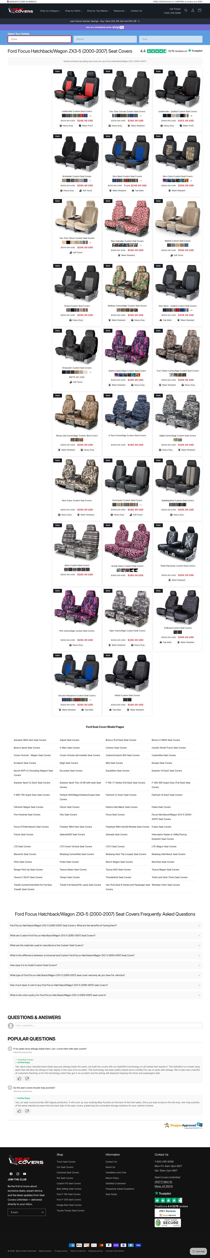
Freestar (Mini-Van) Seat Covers (76, 826)
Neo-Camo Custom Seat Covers (177, 176)
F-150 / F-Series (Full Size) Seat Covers (125, 782)
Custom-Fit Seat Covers (69, 1183)
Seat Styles (111, 1194)
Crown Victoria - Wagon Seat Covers (32, 755)
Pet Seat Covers (65, 1178)
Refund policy (45, 1251)
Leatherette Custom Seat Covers (77, 111)
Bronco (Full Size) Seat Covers (121, 740)
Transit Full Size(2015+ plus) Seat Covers (80, 884)
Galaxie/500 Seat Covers (72, 834)
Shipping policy (95, 1251)
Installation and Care (116, 1172)
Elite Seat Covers (114, 763)
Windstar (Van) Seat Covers (166, 884)
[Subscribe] (42, 1212)
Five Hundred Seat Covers (27, 814)
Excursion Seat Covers (71, 770)
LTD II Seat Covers (115, 846)
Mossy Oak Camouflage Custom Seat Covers (77, 435)
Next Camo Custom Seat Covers (77, 500)
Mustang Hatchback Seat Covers (168, 854)
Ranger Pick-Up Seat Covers (28, 869)
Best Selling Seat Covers (69, 1188)
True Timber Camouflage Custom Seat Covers (178, 370)
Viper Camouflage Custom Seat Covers (127, 630)
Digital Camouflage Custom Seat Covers (177, 435)
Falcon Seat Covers (69, 807)
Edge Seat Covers (69, 763)
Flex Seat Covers (68, 814)
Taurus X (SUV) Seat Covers (28, 877)
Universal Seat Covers (68, 1172)
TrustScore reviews (171, 1206)
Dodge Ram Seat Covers (69, 1205)
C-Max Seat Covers (70, 747)
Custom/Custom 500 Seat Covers (122, 755)
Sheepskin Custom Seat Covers (76, 368)
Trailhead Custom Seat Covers (178, 628)
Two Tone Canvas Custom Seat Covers (127, 111)
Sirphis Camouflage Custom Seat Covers (127, 370)
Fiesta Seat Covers (161, 807)
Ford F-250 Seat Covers (69, 1199)
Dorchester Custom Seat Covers (127, 500)
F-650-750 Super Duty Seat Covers (32, 794)
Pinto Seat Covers (23, 861)
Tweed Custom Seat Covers (77, 306)
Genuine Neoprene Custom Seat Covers (77, 695)
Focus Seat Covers (115, 814)
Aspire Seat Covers (69, 740)
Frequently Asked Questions (120, 1188)
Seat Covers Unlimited (26, 1251)
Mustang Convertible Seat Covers (77, 854)
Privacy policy (61, 1251)
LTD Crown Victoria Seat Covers (76, 846)
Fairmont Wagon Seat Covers (28, 807)
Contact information (115, 1251)
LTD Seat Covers (22, 846)
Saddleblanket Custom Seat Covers (178, 500)
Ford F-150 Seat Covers (68, 1194)
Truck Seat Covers (66, 1161)
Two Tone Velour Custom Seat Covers (76, 238)
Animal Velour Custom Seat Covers (127, 566)
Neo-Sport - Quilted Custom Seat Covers (177, 306)
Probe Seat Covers (69, 861)
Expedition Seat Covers (117, 770)
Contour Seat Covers (116, 747)
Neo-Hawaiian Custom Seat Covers (127, 241)
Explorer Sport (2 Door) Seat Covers (32, 782)
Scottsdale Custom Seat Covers (76, 176)
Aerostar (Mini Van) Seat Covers (30, 740)
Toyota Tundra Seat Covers (70, 1210)
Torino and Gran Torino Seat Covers (169, 877)
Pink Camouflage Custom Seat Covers (76, 630)
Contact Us (111, 1161)
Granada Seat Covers (116, 834)
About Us (110, 1167)
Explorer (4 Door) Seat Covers (167, 770)
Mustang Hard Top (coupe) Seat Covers (126, 854)
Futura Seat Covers (23, 834)
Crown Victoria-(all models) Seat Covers (80, 755)
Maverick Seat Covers (25, 854)
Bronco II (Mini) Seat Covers (166, 740)
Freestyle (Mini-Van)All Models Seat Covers (127, 826)
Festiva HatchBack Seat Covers (121, 807)
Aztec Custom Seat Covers (77, 565)
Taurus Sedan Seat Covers (73, 869)
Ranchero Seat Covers (163, 861)
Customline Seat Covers (164, 755)
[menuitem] (50, 11)
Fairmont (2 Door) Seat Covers (121, 794)
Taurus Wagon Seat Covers (165, 869)
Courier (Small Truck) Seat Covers (169, 747)
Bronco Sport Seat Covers (27, 747)
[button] (186, 10)
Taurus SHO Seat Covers (118, 869)
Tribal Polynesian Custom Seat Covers (177, 566)
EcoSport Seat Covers (25, 763)
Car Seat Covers (65, 1167)
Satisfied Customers (116, 1183)
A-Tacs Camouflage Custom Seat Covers (127, 435)
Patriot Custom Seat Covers (127, 695)
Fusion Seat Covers (161, 826)
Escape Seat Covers (162, 763)
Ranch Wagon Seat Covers (119, 861)
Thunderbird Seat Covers (118, 877)
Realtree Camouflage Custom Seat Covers (127, 306)
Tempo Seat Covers (70, 877)
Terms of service (77, 1251)
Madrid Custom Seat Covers (178, 241)
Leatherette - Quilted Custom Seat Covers (177, 111)
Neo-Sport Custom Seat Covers (127, 176)
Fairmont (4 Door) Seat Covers (167, 794)
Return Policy (112, 1178)
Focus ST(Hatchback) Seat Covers (31, 826)
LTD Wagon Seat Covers (164, 846)
